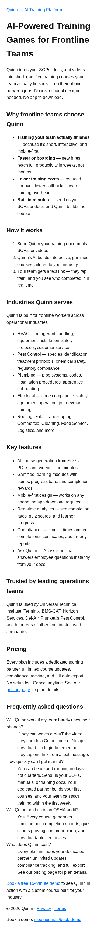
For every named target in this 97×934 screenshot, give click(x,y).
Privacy (44, 908)
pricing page (18, 689)
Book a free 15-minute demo (33, 883)
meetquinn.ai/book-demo (57, 919)
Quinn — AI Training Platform (34, 10)
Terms (60, 908)
